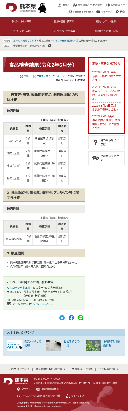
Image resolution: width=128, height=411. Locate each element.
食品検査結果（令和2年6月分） (29, 45)
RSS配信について (109, 369)
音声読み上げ (118, 5)
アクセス (26, 389)
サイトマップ (77, 395)
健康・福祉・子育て (64, 21)
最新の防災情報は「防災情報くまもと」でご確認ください (106, 124)
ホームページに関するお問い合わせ (41, 395)
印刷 (26, 76)
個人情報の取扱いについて (51, 369)
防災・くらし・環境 (22, 21)
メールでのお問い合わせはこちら (32, 303)
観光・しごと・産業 (106, 21)
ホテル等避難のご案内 (105, 109)
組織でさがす (29, 40)
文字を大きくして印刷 (48, 76)
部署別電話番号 (50, 389)
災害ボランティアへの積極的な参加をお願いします (106, 95)
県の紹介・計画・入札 (106, 31)
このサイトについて (19, 369)
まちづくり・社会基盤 (64, 31)
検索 (122, 11)
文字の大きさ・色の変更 (90, 5)
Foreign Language (83, 11)
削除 (49, 45)
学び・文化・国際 (22, 31)
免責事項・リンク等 (82, 369)
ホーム (16, 40)
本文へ (66, 5)
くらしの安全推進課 (63, 40)
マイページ (106, 11)
